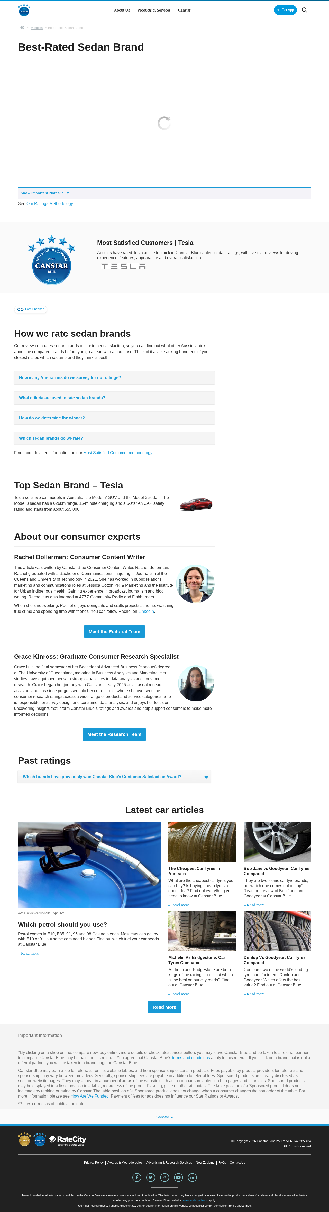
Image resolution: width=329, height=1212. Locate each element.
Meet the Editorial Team (114, 631)
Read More (164, 1007)
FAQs (222, 1163)
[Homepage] (22, 28)
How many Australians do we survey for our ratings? (70, 377)
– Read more (28, 953)
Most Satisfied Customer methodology (117, 453)
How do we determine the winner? (52, 418)
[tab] (114, 377)
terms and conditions (190, 1057)
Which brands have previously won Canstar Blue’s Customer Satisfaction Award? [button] (102, 776)
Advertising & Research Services (169, 1163)
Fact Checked (34, 309)
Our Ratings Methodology (49, 203)
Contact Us (237, 1163)
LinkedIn (146, 611)
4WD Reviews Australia (34, 913)
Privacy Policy (94, 1163)
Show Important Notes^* (42, 193)
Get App (288, 10)
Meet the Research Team (114, 734)
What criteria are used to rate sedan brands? (62, 398)
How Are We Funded (90, 1096)
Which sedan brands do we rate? (51, 438)
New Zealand (205, 1163)
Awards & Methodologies (124, 1163)
